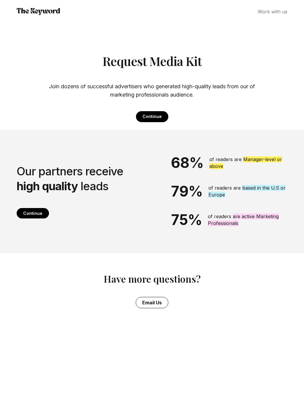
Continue (152, 116)
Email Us (152, 303)
